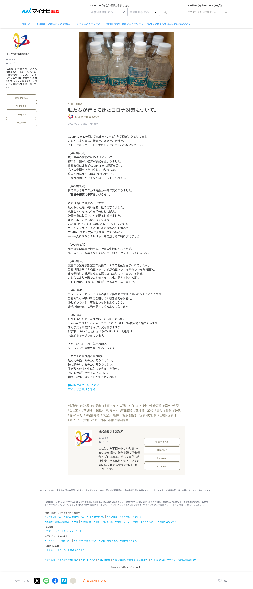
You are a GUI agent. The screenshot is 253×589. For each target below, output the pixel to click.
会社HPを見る (21, 97)
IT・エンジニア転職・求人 (58, 540)
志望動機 (113, 516)
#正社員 (139, 410)
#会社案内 (74, 410)
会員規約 (50, 559)
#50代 (177, 410)
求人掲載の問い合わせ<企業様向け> (131, 559)
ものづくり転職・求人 (86, 540)
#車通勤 (106, 415)
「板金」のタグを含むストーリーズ (124, 23)
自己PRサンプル (96, 516)
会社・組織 (75, 103)
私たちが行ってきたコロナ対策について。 (170, 23)
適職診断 (87, 521)
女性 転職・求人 (109, 540)
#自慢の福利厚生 (118, 420)
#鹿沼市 (96, 405)
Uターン (138, 516)
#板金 (143, 405)
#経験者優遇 (128, 415)
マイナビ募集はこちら (82, 389)
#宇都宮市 (109, 405)
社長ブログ (21, 105)
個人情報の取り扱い (68, 559)
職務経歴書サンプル (75, 516)
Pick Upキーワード (73, 531)
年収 (76, 521)
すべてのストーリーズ (88, 23)
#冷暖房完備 (91, 415)
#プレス (133, 405)
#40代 (167, 410)
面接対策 (108, 521)
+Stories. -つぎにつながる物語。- (54, 23)
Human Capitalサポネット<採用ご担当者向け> (174, 559)
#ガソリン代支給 (78, 420)
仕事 (98, 521)
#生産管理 (155, 405)
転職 (48, 531)
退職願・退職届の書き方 (57, 521)
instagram (21, 114)
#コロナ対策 (98, 420)
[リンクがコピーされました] (73, 581)
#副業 (115, 415)
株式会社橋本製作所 (18, 53)
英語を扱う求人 (77, 550)
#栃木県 (84, 405)
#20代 (149, 410)
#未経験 (122, 405)
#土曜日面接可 (167, 415)
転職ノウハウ (123, 521)
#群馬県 (99, 410)
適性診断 (126, 516)
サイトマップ (89, 559)
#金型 (175, 405)
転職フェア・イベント (144, 521)
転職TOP (26, 23)
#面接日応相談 (147, 415)
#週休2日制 (75, 415)
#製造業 (73, 405)
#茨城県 (87, 410)
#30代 (158, 410)
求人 (57, 531)
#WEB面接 (126, 410)
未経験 (49, 550)
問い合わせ (105, 559)
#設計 (166, 405)
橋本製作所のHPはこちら (83, 385)
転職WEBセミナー (168, 521)
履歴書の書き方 (53, 516)
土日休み (61, 550)
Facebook (21, 122)
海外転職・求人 (129, 540)
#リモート (111, 410)
